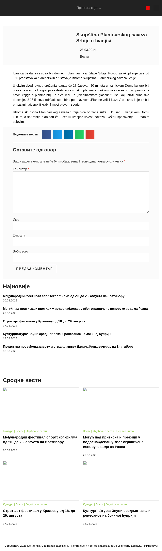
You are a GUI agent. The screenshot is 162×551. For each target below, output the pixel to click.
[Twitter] (141, 8)
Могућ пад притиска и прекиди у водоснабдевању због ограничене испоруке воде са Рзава (75, 308)
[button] (156, 8)
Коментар (21, 169)
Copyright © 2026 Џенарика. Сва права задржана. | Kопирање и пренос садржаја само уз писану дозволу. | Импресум (81, 545)
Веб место (20, 251)
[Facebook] (127, 8)
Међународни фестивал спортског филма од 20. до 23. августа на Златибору (63, 296)
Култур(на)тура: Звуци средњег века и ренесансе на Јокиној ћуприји (57, 334)
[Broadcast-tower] (148, 8)
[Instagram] (134, 8)
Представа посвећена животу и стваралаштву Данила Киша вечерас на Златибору (68, 346)
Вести (84, 56)
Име (16, 219)
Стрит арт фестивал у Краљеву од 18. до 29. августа (44, 321)
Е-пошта (19, 235)
